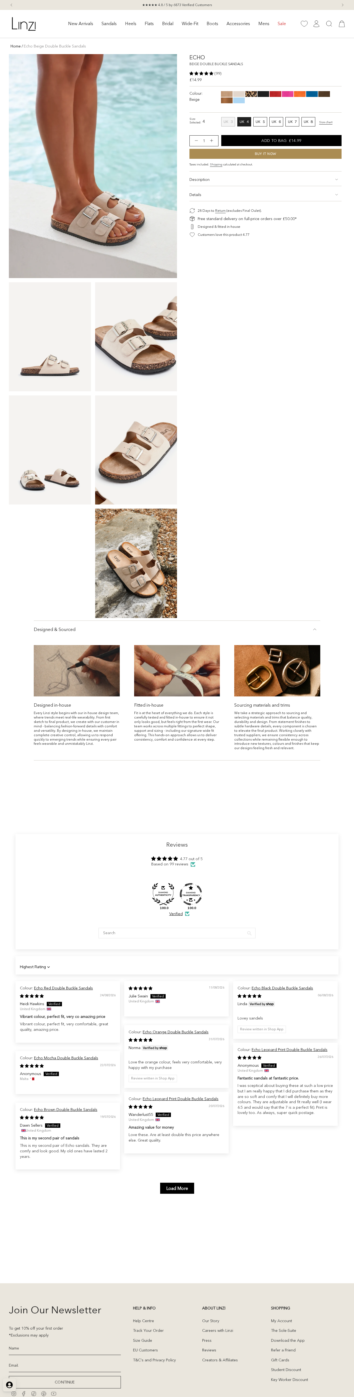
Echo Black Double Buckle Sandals (282, 988)
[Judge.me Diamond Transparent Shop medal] (191, 894)
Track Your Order (148, 1330)
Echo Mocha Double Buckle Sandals (66, 1057)
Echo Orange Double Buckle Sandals (176, 1031)
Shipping (216, 164)
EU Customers (145, 1350)
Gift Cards (280, 1360)
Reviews (209, 1350)
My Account (281, 1320)
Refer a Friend (283, 1350)
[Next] (342, 4)
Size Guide (142, 1340)
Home (16, 46)
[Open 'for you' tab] (9, 1384)
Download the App (288, 1340)
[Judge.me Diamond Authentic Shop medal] (163, 894)
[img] (32, 996)
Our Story (210, 1320)
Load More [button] (177, 1188)
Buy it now (266, 153)
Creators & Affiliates (220, 1360)
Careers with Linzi (217, 1330)
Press (207, 1340)
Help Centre (143, 1320)
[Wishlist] (304, 23)
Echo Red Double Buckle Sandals (63, 988)
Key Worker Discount (289, 1379)
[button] (80, 24)
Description (199, 179)
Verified (176, 913)
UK (229, 122)
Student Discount (286, 1369)
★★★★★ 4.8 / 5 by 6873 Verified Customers (177, 5)
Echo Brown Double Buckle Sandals (65, 1109)
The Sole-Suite (283, 1330)
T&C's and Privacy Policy (154, 1360)
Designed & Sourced (55, 629)
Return (220, 210)
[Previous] (11, 4)
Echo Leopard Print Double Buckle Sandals (289, 1049)
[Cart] (341, 23)
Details (195, 194)
